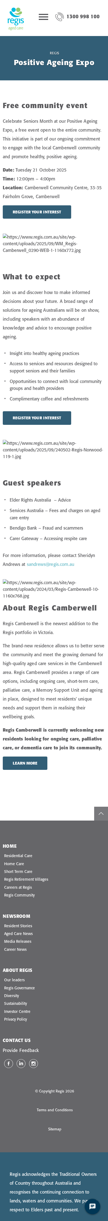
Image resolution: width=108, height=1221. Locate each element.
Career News (15, 949)
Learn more (25, 763)
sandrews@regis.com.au (50, 564)
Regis (55, 53)
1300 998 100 (83, 16)
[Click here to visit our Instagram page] (33, 1063)
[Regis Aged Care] (16, 18)
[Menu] (43, 18)
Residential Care (18, 855)
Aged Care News (18, 933)
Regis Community (19, 895)
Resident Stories (18, 925)
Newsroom (16, 916)
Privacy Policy (15, 1019)
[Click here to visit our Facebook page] (8, 1063)
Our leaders (14, 979)
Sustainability (15, 1003)
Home (10, 846)
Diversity (11, 995)
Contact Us (16, 1040)
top (101, 814)
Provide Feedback (21, 1050)
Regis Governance (19, 987)
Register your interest (37, 212)
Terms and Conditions (55, 1110)
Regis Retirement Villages (26, 879)
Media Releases (17, 941)
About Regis (17, 970)
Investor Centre (17, 1011)
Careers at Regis (18, 887)
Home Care (14, 863)
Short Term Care (18, 871)
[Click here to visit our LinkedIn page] (21, 1063)
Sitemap (54, 1129)
